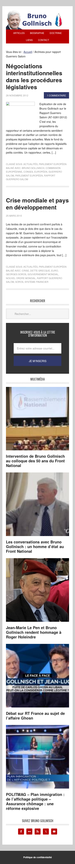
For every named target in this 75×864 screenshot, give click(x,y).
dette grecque (40, 270)
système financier (36, 281)
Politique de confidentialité (37, 857)
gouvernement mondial (43, 274)
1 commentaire (56, 95)
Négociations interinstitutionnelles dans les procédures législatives (34, 76)
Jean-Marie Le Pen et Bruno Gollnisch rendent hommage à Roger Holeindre (33, 632)
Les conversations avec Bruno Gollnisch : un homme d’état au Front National (35, 546)
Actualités (30, 164)
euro (54, 270)
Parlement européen (53, 164)
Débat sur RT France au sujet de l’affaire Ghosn (35, 715)
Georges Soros (16, 274)
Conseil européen (35, 171)
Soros (19, 281)
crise (25, 270)
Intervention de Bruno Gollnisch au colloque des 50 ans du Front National (35, 460)
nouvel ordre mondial (21, 278)
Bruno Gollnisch (33, 168)
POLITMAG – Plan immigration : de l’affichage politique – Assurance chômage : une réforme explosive (35, 801)
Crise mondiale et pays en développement (37, 203)
